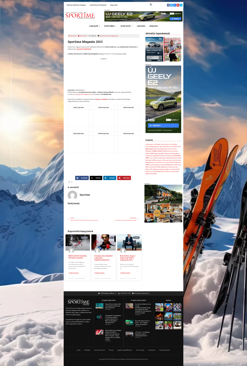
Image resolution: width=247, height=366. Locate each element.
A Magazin (93, 26)
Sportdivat (126, 26)
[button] (151, 4)
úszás (153, 174)
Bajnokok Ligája (159, 146)
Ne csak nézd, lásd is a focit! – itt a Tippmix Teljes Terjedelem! (142, 322)
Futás (78, 350)
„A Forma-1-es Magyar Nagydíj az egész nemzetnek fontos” (142, 333)
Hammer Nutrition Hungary (76, 5)
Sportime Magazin (156, 165)
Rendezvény (162, 162)
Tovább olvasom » (73, 273)
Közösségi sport (164, 350)
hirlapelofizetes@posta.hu (84, 94)
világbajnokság (159, 169)
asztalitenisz (150, 144)
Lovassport (152, 350)
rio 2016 (172, 162)
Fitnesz (111, 350)
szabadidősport (170, 165)
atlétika (160, 144)
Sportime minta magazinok (108, 36)
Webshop (154, 26)
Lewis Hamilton (155, 158)
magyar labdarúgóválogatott (171, 158)
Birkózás (170, 146)
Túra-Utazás (140, 350)
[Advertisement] (103, 73)
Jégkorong (168, 153)
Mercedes (150, 160)
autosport (168, 144)
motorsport (160, 160)
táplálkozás (166, 167)
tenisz (157, 167)
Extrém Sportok (99, 350)
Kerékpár (87, 350)
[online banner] (163, 203)
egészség (150, 149)
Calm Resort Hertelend (98, 5)
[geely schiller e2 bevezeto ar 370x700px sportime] (163, 99)
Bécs (177, 146)
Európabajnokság (163, 149)
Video (149, 169)
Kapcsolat (113, 5)
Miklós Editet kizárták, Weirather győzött (77, 257)
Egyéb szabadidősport (125, 350)
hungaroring (158, 153)
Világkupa (169, 169)
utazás (174, 167)
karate (151, 156)
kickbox (160, 156)
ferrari (173, 149)
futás (169, 151)
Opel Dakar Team (171, 160)
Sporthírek (109, 26)
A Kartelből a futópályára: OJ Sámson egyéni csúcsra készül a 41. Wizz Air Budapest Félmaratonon (113, 319)
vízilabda (159, 171)
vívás (152, 171)
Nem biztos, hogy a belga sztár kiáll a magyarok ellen (127, 258)
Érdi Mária (168, 171)
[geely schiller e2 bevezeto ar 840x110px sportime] (143, 16)
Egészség (141, 26)
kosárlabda (169, 156)
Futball (161, 151)
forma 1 (150, 151)
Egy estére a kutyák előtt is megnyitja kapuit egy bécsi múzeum (113, 305)
